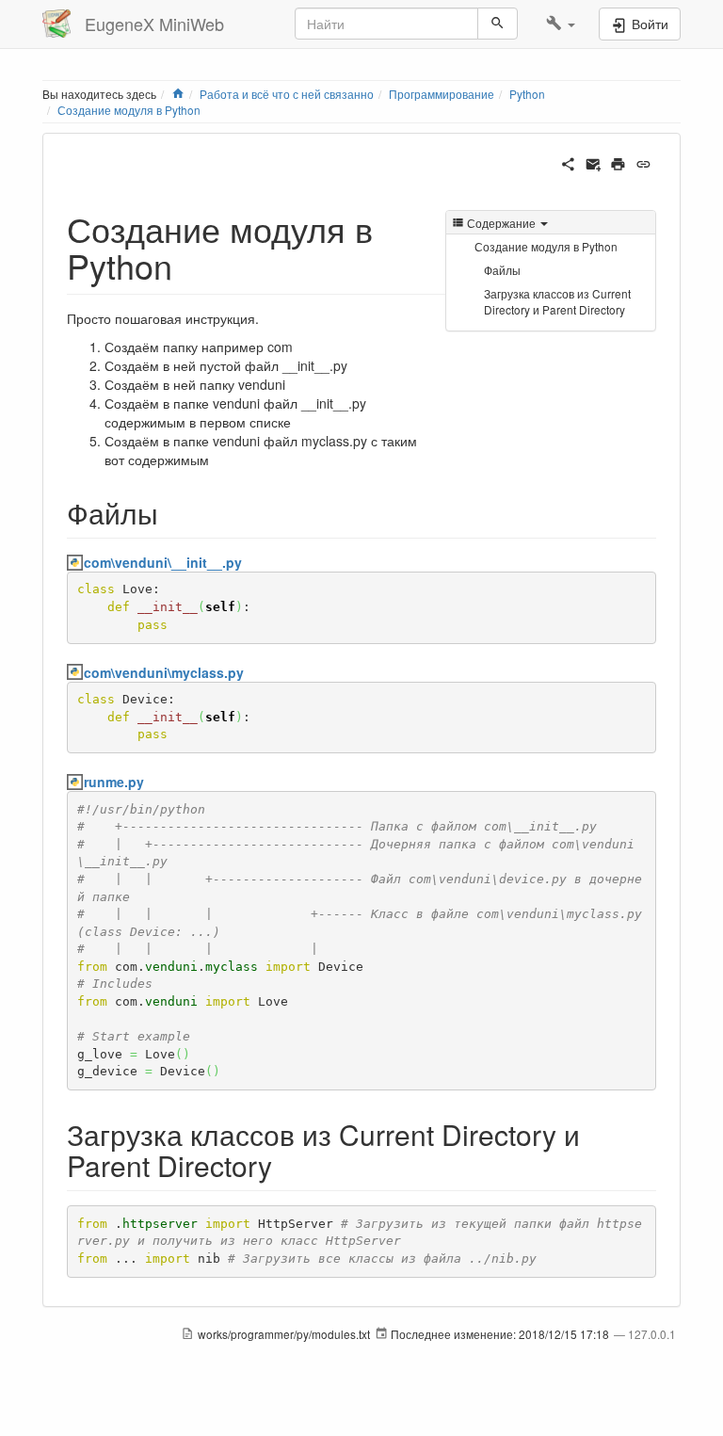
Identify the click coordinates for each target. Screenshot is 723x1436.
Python (527, 94)
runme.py (114, 781)
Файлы (502, 270)
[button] (560, 23)
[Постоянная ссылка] (643, 162)
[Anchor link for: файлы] (172, 512)
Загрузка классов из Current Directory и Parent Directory (557, 301)
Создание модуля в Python (129, 110)
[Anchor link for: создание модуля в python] (189, 265)
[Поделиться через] (568, 162)
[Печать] (618, 162)
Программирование (441, 94)
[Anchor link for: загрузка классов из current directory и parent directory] (286, 1165)
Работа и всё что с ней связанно (287, 94)
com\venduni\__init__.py (163, 562)
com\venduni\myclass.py (164, 672)
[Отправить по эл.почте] (594, 162)
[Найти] (497, 24)
